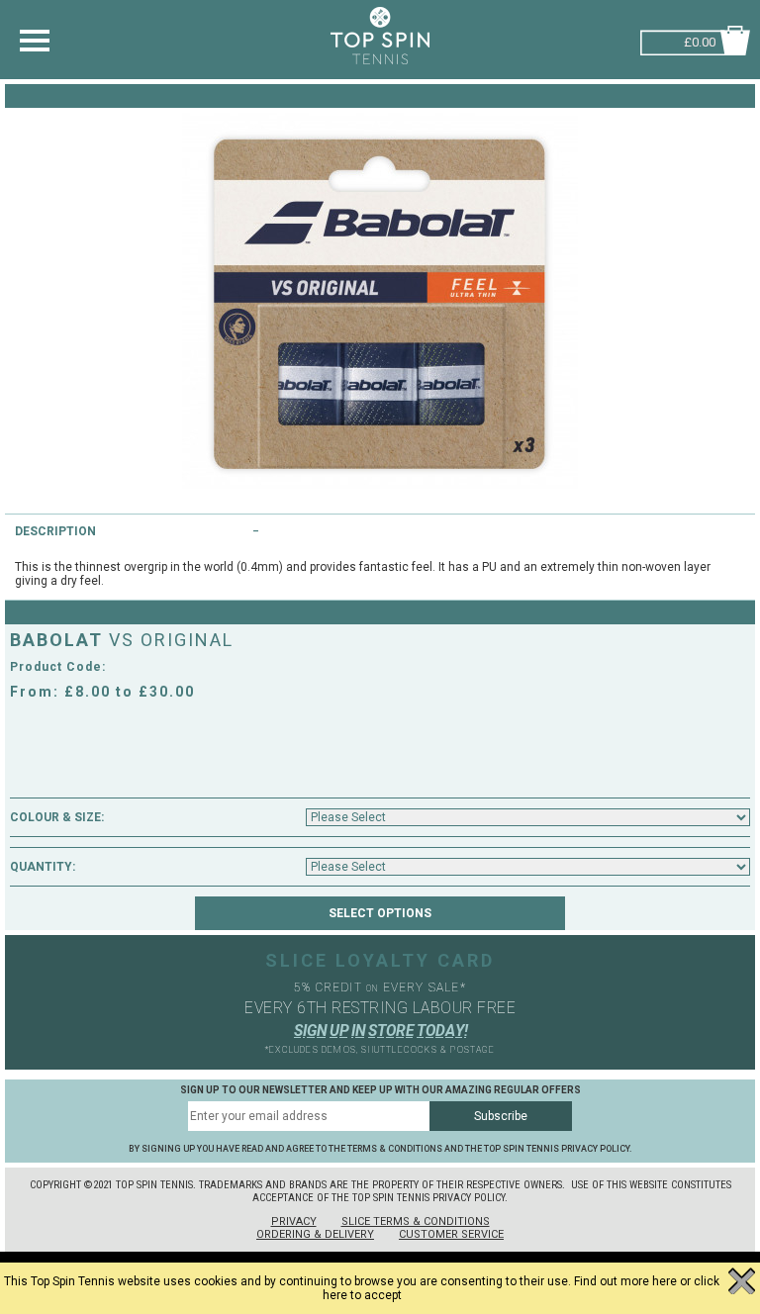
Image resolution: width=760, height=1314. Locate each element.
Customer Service (451, 1234)
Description (55, 531)
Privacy (294, 1221)
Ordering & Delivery (315, 1234)
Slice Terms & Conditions (415, 1221)
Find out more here (625, 1281)
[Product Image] (380, 301)
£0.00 (699, 40)
